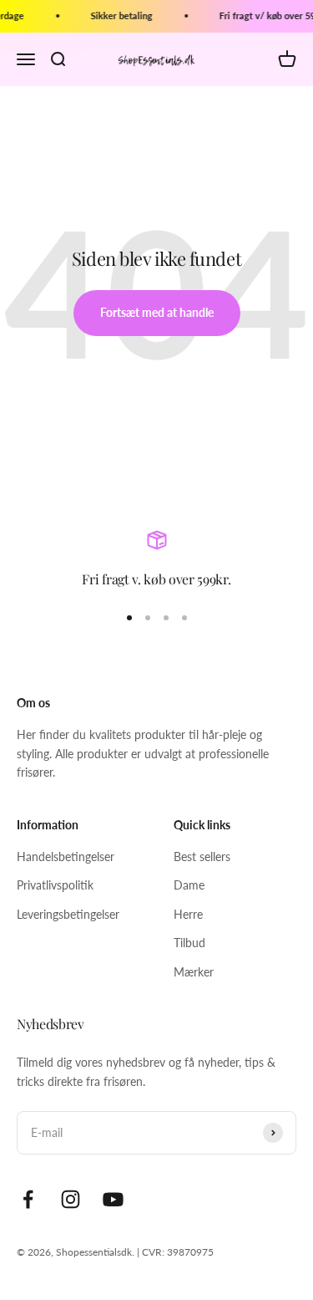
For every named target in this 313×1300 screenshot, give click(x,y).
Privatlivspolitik (55, 885)
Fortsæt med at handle (157, 312)
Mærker (194, 972)
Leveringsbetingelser (68, 914)
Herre (188, 914)
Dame (189, 885)
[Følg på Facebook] (28, 1199)
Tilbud (189, 942)
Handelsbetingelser (65, 856)
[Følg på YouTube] (113, 1199)
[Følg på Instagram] (70, 1199)
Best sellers (202, 856)
